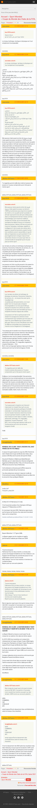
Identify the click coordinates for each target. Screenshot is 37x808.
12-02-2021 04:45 (22, 622)
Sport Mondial (16, 17)
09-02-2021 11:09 (22, 359)
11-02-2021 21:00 (22, 528)
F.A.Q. (29, 792)
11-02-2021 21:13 (22, 545)
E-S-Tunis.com (10, 2)
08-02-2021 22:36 (22, 198)
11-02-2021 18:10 (22, 497)
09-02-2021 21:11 (22, 442)
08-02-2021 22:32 (22, 178)
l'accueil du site (30, 785)
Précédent (10, 22)
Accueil (4, 17)
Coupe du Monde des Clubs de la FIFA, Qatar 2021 (19, 774)
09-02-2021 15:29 (22, 396)
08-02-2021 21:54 (22, 54)
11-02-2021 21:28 (22, 574)
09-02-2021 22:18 (22, 483)
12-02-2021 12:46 (22, 718)
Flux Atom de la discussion (28, 783)
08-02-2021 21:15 (22, 26)
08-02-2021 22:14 (22, 102)
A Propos (6, 792)
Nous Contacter (18, 794)
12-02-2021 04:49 (22, 679)
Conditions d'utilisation (18, 792)
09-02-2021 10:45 (22, 285)
